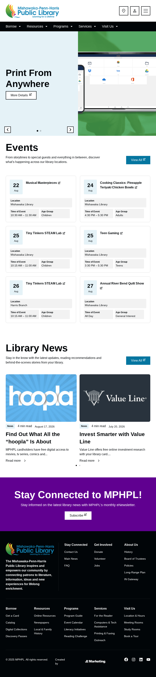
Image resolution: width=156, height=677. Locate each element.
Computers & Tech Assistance (105, 624)
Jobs (97, 565)
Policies (128, 565)
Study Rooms (132, 629)
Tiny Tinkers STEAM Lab (44, 233)
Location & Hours (134, 615)
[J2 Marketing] (93, 661)
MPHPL (19, 659)
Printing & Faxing (104, 633)
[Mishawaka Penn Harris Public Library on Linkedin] (141, 659)
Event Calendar (73, 622)
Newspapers (41, 622)
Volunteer (100, 558)
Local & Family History (43, 631)
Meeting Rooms (133, 622)
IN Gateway (131, 579)
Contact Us (71, 551)
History (128, 551)
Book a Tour (131, 636)
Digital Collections (16, 629)
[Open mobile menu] (145, 10)
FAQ (67, 565)
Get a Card (12, 615)
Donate (98, 551)
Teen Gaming (109, 233)
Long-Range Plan (134, 572)
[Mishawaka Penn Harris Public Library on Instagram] (133, 659)
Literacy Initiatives (75, 629)
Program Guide (73, 615)
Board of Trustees (135, 558)
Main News (71, 558)
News (10, 426)
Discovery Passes (16, 636)
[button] (14, 26)
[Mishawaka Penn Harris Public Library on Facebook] (126, 659)
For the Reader (103, 615)
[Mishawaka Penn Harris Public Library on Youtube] (148, 659)
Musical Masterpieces (41, 182)
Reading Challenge (75, 636)
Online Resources (45, 615)
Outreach (99, 640)
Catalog (10, 622)
